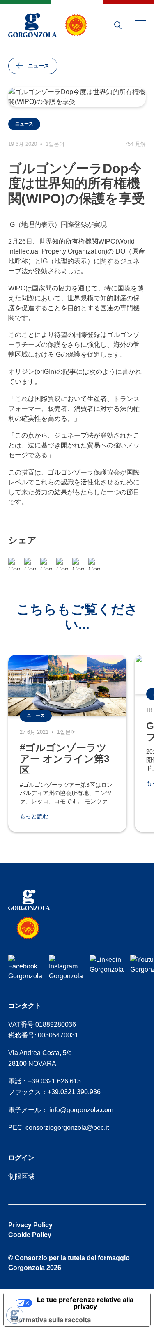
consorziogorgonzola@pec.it (67, 1127)
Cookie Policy (29, 1234)
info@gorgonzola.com (81, 1109)
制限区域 (21, 1176)
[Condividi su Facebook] (14, 564)
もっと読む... (36, 816)
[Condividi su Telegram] (62, 564)
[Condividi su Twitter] (78, 564)
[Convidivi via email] (46, 564)
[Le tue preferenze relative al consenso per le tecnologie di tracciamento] (15, 1315)
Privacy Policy (30, 1225)
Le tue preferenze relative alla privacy (85, 1302)
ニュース (38, 65)
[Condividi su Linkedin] (94, 564)
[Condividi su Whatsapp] (30, 564)
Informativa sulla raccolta (50, 1320)
